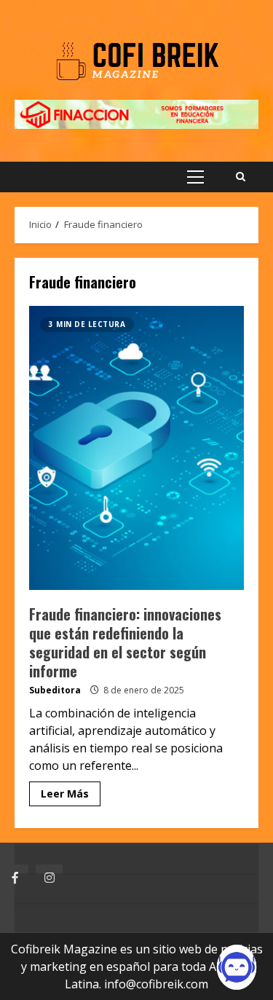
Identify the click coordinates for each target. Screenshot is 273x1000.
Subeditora (55, 690)
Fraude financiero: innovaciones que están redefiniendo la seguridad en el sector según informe (136, 448)
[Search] (240, 177)
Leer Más (65, 793)
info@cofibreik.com (156, 984)
